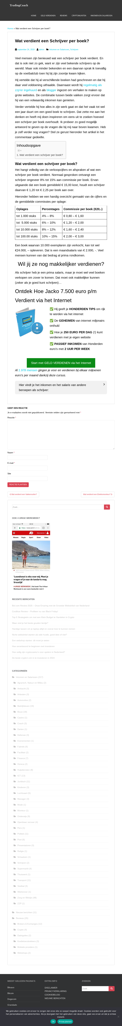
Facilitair (21, 752)
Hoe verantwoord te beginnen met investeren (33, 646)
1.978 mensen (27, 370)
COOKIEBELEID (52, 995)
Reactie (11, 417)
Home (33, 15)
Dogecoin (11, 999)
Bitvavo (10, 987)
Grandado (12, 1005)
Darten (20, 729)
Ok (53, 1021)
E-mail (11, 463)
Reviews (63, 15)
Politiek (20, 834)
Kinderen (21, 787)
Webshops (22, 953)
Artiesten (21, 694)
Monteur (21, 810)
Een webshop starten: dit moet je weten (30, 640)
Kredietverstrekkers (26, 941)
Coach (20, 723)
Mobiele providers (25, 947)
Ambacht (21, 688)
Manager (21, 799)
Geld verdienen (48, 15)
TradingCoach (19, 5)
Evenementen (23, 741)
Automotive (22, 700)
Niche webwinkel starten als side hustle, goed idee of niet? (41, 634)
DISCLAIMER (51, 988)
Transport (21, 880)
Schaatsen (22, 857)
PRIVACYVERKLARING (56, 991)
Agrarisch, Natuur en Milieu (30, 683)
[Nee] (118, 1016)
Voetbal (20, 886)
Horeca (20, 764)
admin (41, 49)
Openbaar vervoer (26, 822)
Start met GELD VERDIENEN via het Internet (61, 363)
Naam (10, 452)
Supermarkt (22, 868)
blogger (52, 90)
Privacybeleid (65, 1021)
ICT (19, 775)
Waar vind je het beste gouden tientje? (30, 623)
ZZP (19, 903)
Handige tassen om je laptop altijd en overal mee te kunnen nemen (43, 629)
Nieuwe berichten (24, 912)
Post (19, 839)
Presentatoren (24, 845)
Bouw (20, 712)
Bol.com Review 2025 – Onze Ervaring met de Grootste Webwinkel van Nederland (50, 605)
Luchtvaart (22, 793)
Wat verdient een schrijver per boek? (41, 155)
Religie (20, 851)
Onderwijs (22, 816)
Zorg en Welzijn (24, 897)
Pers (19, 828)
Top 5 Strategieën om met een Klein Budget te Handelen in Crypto (43, 617)
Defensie (21, 735)
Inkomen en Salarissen (101, 15)
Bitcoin (10, 993)
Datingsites (22, 935)
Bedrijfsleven (23, 706)
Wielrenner (22, 892)
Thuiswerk (22, 874)
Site (9, 473)
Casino (20, 717)
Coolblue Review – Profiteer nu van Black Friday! (35, 611)
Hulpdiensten (23, 770)
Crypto (20, 929)
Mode (20, 805)
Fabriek (21, 746)
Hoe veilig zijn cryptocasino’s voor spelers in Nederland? (38, 652)
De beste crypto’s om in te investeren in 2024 (33, 658)
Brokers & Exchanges (27, 924)
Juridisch (21, 781)
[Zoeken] (107, 507)
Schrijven (74, 49)
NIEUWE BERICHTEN (55, 998)
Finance (21, 758)
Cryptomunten (79, 15)
